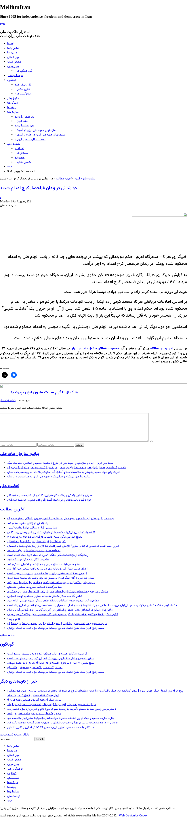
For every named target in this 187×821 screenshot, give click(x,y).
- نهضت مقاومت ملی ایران (30, 139)
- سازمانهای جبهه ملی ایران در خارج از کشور (40, 135)
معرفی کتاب (14, 62)
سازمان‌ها (13, 112)
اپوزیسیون (13, 66)
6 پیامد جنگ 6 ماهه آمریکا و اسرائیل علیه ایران (34, 700)
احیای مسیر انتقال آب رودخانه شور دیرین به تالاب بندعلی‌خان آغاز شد (47, 569)
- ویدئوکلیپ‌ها (23, 94)
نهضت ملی (13, 144)
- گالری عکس (22, 89)
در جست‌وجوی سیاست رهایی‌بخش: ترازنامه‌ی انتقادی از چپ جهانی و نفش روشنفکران (57, 623)
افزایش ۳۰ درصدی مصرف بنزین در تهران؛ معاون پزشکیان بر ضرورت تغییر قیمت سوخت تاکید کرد (62, 723)
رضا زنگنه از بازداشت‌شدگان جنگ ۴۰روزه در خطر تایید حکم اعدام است (47, 555)
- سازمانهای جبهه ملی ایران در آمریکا (35, 130)
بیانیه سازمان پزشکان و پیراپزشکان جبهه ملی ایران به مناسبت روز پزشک (48, 477)
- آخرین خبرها (23, 84)
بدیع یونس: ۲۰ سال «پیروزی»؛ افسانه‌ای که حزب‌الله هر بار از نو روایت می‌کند (51, 582)
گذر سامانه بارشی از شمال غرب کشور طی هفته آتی (36, 541)
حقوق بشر (13, 98)
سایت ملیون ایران (85, 179)
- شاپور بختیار (23, 162)
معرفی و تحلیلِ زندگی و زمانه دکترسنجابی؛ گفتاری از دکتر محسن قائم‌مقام (50, 495)
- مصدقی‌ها (21, 153)
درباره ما (12, 53)
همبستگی (13, 778)
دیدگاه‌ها (12, 103)
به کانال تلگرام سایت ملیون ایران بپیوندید (43, 392)
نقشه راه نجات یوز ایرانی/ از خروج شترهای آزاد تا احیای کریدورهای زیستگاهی (51, 532)
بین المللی (13, 57)
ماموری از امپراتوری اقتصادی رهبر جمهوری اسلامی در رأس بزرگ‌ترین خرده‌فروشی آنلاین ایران (60, 610)
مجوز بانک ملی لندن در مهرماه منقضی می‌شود (34, 713)
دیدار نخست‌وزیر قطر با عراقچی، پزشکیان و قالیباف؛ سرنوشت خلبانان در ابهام (51, 704)
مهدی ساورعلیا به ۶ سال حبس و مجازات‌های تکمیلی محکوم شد (44, 564)
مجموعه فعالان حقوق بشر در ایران (95, 348)
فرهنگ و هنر (15, 75)
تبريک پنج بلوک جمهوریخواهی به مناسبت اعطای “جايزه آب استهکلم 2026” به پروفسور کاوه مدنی (63, 472)
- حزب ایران (21, 121)
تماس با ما (13, 48)
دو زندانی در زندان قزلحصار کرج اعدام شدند (38, 188)
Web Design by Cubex (133, 816)
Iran (2, 24)
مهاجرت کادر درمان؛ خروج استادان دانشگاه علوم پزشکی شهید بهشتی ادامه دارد (53, 601)
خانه (9, 166)
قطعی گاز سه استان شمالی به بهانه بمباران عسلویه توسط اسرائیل (44, 596)
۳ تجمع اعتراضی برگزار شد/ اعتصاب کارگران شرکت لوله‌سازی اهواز (45, 537)
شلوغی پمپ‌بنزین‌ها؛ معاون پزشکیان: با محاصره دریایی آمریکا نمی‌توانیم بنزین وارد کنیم (57, 591)
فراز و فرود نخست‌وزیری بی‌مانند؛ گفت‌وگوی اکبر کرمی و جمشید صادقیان (49, 500)
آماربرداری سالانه (162, 348)
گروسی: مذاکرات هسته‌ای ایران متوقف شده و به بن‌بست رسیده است (47, 573)
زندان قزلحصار (8, 400)
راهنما (10, 43)
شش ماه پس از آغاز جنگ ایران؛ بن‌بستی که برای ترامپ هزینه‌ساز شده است (50, 578)
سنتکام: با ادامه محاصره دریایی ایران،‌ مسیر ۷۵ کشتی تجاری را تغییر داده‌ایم (50, 727)
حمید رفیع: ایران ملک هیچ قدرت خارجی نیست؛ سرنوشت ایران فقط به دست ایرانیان (56, 628)
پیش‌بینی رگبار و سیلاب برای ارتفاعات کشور (32, 528)
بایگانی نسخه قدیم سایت (14, 735)
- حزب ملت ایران (24, 125)
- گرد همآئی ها (23, 71)
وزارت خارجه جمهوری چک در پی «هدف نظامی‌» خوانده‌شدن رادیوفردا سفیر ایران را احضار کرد (60, 718)
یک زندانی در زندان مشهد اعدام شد (27, 523)
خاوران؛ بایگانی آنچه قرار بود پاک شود (28, 559)
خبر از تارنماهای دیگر (18, 681)
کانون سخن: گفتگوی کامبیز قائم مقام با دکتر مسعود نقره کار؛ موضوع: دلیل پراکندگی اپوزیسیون (62, 614)
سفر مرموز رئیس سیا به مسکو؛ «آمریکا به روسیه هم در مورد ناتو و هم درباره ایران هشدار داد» (61, 709)
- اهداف (19, 148)
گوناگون (11, 80)
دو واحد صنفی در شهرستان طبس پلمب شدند (33, 550)
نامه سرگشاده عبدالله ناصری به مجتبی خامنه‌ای (34, 587)
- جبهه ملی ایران (24, 116)
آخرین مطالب (64, 179)
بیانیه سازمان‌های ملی (19, 453)
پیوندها (11, 107)
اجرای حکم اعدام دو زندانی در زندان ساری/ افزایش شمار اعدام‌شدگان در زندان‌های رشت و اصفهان (63, 546)
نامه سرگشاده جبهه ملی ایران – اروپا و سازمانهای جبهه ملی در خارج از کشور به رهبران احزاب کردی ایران (66, 467)
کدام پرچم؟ (13, 619)
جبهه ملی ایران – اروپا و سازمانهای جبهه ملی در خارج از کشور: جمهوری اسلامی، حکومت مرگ (60, 463)
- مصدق (19, 157)
